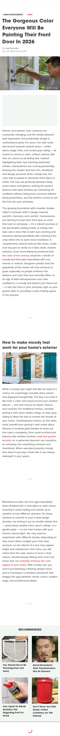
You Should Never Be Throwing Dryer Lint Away (14, 668)
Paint (30, 14)
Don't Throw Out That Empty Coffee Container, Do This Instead (44, 711)
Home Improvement (13, 14)
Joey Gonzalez (12, 48)
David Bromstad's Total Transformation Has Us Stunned (44, 668)
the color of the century (15, 255)
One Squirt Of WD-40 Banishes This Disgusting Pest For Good (14, 711)
